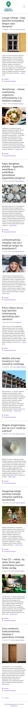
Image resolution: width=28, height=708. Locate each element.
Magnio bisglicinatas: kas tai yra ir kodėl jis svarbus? (13, 428)
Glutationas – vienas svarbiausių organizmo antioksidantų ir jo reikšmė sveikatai (13, 95)
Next (7, 698)
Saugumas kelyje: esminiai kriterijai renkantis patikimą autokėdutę (12, 495)
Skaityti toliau (19, 149)
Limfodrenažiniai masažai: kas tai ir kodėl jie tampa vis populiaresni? (12, 244)
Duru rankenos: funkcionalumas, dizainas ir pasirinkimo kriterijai (13, 633)
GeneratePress (14, 705)
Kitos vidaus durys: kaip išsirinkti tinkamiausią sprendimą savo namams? (12, 313)
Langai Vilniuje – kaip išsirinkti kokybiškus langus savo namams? (13, 22)
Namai (5, 348)
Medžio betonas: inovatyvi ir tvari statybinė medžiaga (13, 361)
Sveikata (6, 79)
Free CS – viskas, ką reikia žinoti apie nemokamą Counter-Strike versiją (13, 563)
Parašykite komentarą (10, 81)
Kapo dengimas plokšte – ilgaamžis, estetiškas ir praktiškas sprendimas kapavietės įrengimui (13, 170)
